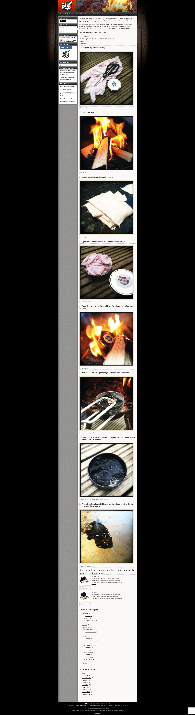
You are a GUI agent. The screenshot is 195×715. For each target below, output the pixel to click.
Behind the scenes (91, 632)
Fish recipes (89, 616)
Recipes (75, 13)
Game (87, 618)
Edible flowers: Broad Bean (67, 102)
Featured (84, 664)
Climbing (88, 654)
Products (84, 625)
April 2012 (85, 689)
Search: (62, 27)
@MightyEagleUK (68, 41)
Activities (67, 13)
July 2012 (85, 682)
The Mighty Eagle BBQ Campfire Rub (66, 90)
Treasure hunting (90, 645)
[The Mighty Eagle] (66, 59)
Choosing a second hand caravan (67, 78)
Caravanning (89, 652)
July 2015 (85, 673)
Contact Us (95, 13)
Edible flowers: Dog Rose (66, 99)
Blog (81, 13)
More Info (94, 584)
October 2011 (86, 694)
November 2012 (86, 680)
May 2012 (85, 687)
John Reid (63, 77)
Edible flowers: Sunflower (67, 86)
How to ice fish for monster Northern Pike (67, 73)
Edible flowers (92, 641)
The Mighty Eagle (87, 629)
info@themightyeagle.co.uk (104, 703)
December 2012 (86, 678)
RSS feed (97, 713)
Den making (89, 659)
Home (61, 13)
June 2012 (85, 685)
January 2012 (86, 692)
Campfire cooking (87, 627)
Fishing (88, 650)
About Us (87, 13)
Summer (88, 647)
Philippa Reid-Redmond (66, 71)
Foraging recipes (90, 620)
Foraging (88, 638)
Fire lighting (89, 657)
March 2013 (85, 675)
